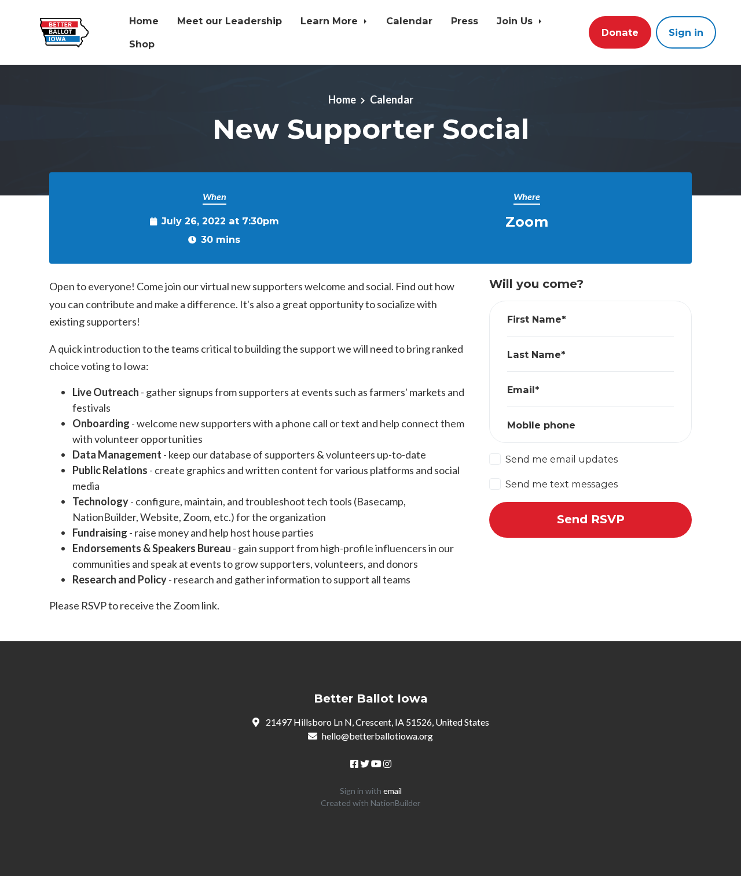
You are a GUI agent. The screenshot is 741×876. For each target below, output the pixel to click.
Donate (620, 32)
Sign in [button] (686, 32)
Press (464, 21)
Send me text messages (561, 484)
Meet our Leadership (229, 21)
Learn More (330, 21)
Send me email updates (561, 459)
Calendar (409, 21)
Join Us (516, 21)
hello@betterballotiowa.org (377, 735)
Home (144, 21)
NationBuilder (395, 803)
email (392, 791)
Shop (142, 44)
